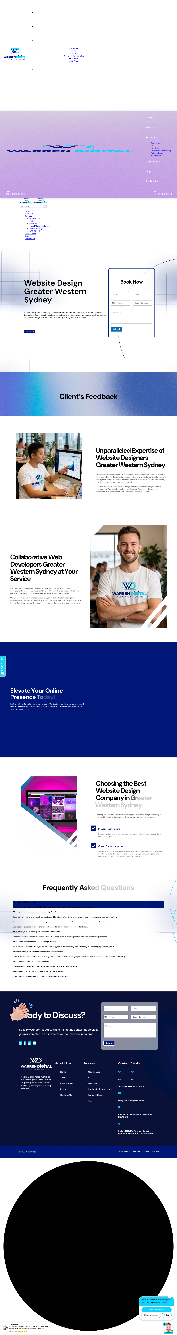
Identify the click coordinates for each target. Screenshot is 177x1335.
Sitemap (155, 1151)
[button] (50, 1322)
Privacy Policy (124, 1151)
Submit (116, 329)
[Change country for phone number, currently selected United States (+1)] (114, 303)
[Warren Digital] (26, 203)
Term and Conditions (141, 1151)
